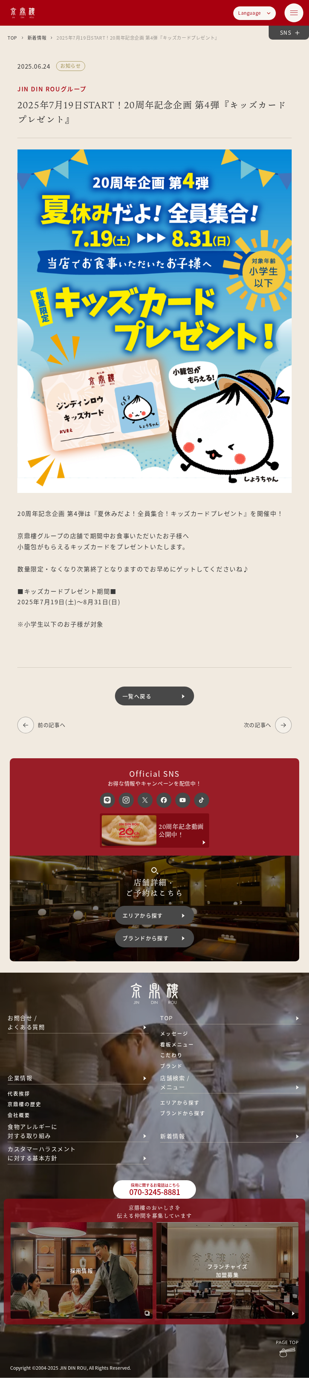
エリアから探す (180, 1102)
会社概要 (19, 1114)
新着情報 (37, 37)
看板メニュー (177, 1044)
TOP (12, 37)
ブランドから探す (182, 1112)
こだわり (171, 1054)
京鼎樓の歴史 (24, 1103)
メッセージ (174, 1033)
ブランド (171, 1065)
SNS (285, 32)
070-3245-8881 (154, 1190)
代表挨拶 (19, 1093)
